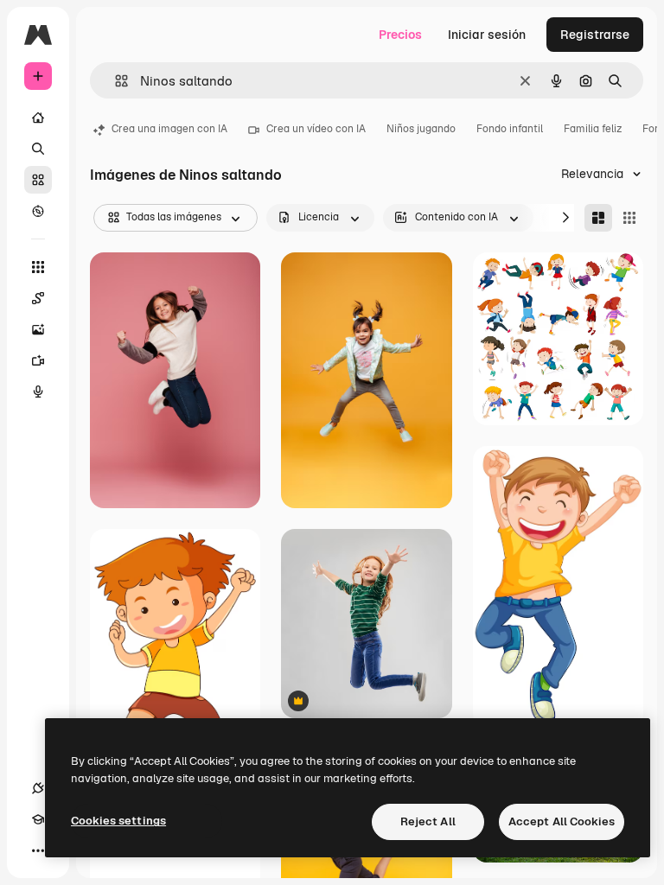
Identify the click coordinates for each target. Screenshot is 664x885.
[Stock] (38, 180)
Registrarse (594, 34)
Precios (400, 34)
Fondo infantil (509, 129)
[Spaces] (38, 298)
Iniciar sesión (487, 34)
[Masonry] (598, 218)
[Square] (629, 218)
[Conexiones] (38, 788)
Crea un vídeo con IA (316, 129)
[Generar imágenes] (38, 329)
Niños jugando (421, 129)
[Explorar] (38, 211)
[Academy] (38, 819)
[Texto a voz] (38, 391)
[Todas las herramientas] (38, 267)
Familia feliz (593, 129)
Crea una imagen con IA (169, 129)
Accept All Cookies (561, 821)
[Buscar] (38, 148)
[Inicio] (38, 117)
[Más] (38, 850)
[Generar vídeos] (38, 360)
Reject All (428, 821)
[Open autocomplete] (114, 80)
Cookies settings (118, 820)
